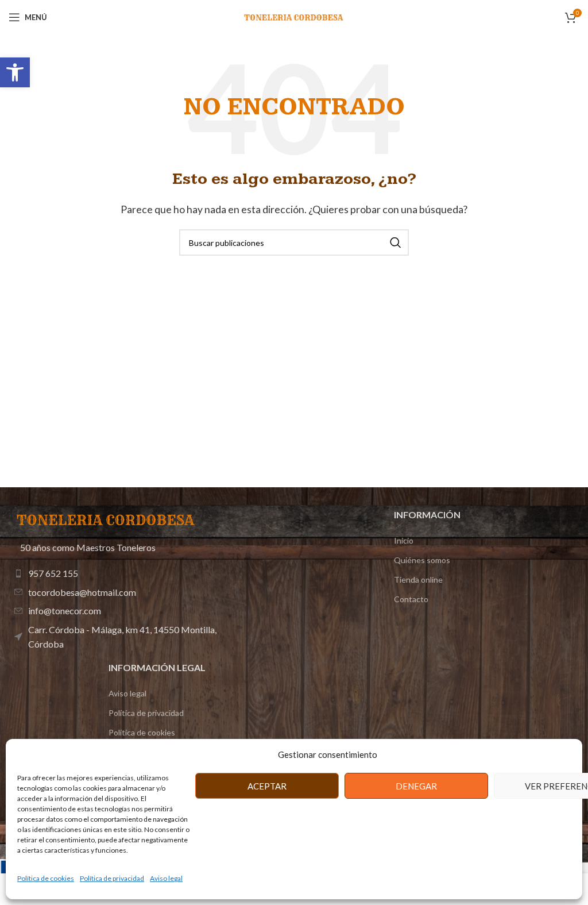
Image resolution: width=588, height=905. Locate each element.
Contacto (411, 599)
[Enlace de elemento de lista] (129, 573)
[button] (15, 72)
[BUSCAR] (395, 242)
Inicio (403, 540)
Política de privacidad (112, 878)
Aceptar (267, 786)
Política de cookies (45, 878)
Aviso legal (166, 878)
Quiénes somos (422, 560)
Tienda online (418, 579)
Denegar (416, 786)
